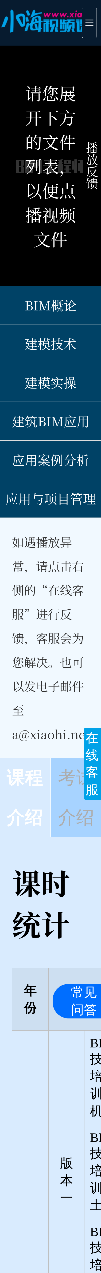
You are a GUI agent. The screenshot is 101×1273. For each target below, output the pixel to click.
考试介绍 (76, 797)
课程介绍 (25, 797)
